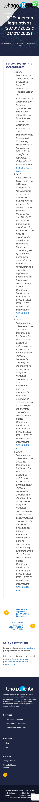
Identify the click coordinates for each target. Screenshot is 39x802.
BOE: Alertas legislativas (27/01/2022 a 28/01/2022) (22, 612)
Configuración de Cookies (22, 795)
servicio (17, 699)
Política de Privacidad (17, 793)
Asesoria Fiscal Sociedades (16, 723)
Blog (7, 743)
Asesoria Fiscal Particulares (16, 728)
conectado (29, 648)
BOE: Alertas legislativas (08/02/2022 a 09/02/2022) (16, 625)
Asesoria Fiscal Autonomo (15, 719)
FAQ (7, 747)
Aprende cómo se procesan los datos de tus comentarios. (15, 662)
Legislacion (33, 43)
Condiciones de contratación (19, 797)
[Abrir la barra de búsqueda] (34, 13)
